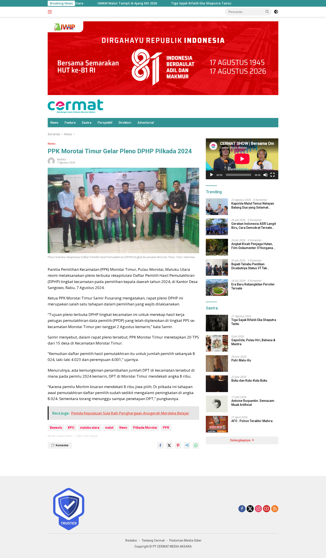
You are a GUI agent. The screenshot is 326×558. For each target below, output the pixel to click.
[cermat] (75, 106)
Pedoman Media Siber (185, 540)
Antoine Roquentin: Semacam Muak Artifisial (252, 403)
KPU (71, 427)
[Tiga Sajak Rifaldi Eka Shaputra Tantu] (217, 323)
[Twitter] (250, 509)
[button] (267, 11)
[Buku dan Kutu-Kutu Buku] (217, 383)
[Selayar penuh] (272, 175)
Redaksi (131, 540)
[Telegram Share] (187, 445)
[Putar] (211, 175)
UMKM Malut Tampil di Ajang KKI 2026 (78, 3)
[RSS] (274, 509)
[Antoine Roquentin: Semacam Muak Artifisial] (217, 404)
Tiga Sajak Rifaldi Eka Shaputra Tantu (152, 3)
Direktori (125, 122)
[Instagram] (258, 509)
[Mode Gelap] (276, 12)
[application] (242, 158)
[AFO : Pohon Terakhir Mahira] (217, 424)
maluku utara (89, 427)
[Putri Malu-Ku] (217, 363)
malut (109, 427)
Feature (70, 122)
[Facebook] (241, 509)
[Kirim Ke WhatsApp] (195, 445)
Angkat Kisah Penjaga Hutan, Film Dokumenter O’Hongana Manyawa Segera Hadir (252, 246)
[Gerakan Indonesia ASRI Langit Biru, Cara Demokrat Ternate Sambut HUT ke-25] (217, 227)
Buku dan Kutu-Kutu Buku (249, 380)
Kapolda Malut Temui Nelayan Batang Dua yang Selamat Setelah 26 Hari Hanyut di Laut (252, 205)
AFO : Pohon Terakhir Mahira (252, 421)
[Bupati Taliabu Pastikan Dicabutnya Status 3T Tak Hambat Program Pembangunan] (217, 267)
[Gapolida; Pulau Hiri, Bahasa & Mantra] (217, 343)
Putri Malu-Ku (241, 360)
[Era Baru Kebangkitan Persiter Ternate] (217, 287)
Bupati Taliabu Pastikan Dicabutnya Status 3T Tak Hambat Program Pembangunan (249, 266)
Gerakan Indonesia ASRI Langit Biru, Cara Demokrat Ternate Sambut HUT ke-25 (253, 226)
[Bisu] (265, 175)
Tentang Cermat (153, 540)
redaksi (61, 159)
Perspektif (105, 122)
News (54, 122)
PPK (166, 427)
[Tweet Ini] (169, 445)
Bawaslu (56, 427)
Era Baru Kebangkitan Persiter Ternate (253, 286)
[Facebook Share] (160, 445)
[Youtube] (266, 509)
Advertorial (145, 122)
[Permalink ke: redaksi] (51, 161)
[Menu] (51, 12)
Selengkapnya (240, 440)
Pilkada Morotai (145, 427)
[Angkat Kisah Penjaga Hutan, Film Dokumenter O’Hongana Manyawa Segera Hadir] (217, 247)
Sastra (86, 122)
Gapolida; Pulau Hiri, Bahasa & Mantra (253, 342)
